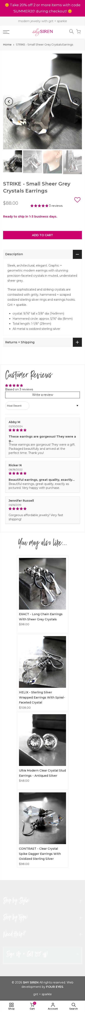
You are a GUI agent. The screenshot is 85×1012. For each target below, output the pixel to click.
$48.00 (24, 780)
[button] (77, 201)
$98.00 (24, 624)
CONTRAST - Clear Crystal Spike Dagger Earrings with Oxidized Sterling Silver (40, 854)
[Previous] (9, 101)
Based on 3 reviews (19, 389)
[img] (42, 430)
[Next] (76, 101)
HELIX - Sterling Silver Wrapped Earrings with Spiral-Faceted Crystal (42, 697)
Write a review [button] (42, 395)
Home (7, 44)
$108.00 (25, 707)
